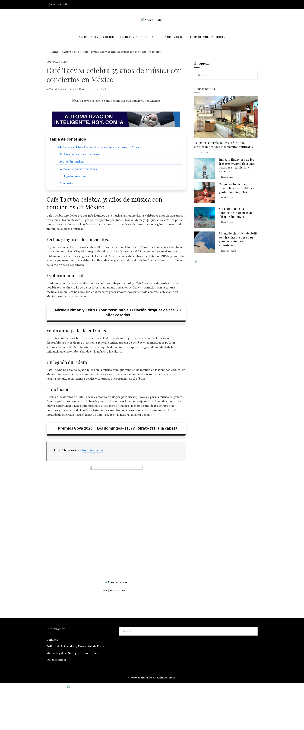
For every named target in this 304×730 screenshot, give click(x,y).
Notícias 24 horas (92, 450)
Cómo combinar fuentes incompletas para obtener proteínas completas (236, 188)
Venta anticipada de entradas (78, 169)
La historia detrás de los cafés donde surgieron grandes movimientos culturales (223, 144)
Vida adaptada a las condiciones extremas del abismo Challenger (236, 212)
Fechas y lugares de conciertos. (79, 154)
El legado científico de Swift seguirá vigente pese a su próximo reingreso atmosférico (238, 239)
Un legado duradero (72, 176)
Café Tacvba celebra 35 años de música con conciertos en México (99, 147)
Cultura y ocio (56, 62)
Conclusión (66, 183)
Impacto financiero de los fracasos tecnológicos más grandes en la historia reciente (237, 165)
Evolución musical (71, 161)
